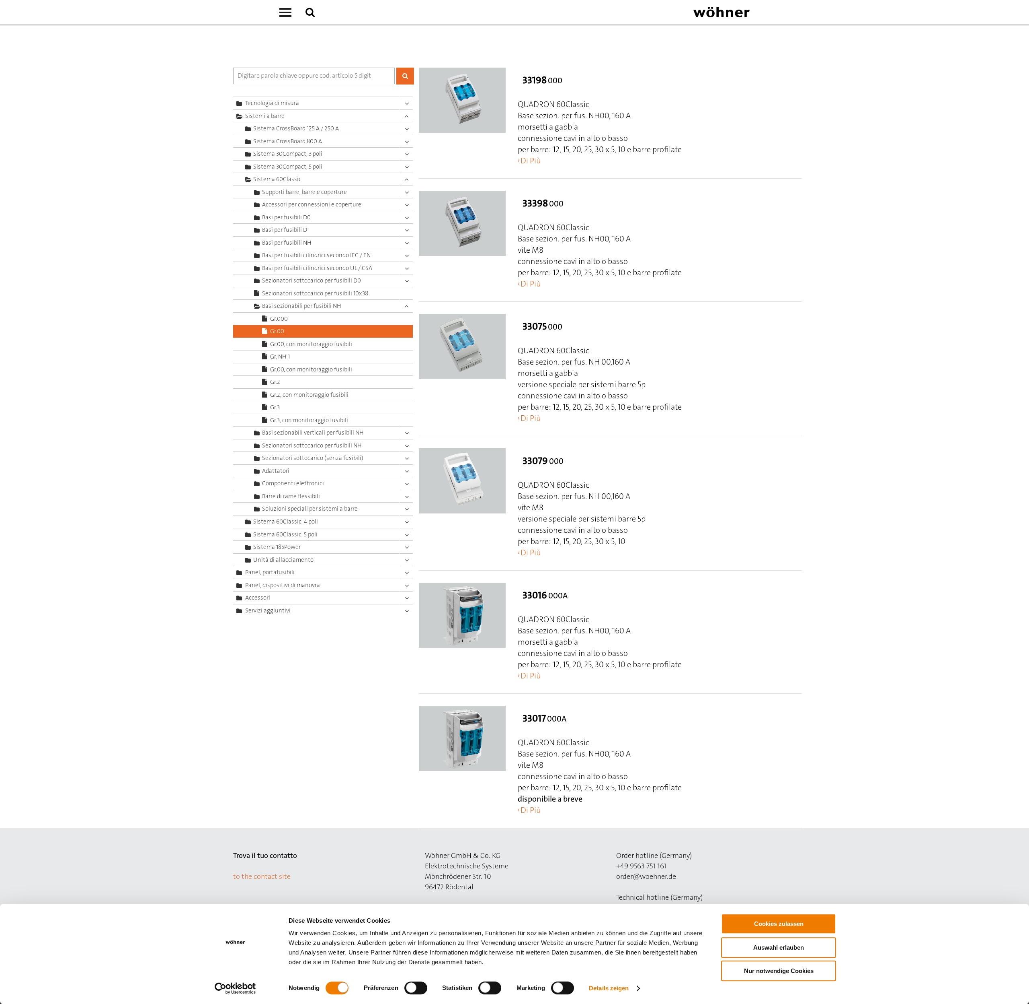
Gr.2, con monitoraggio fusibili (309, 395)
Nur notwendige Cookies (779, 970)
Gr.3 (275, 407)
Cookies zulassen (779, 923)
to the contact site (262, 876)
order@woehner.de (646, 876)
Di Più (531, 160)
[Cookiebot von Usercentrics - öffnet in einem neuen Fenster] (235, 988)
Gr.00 (277, 331)
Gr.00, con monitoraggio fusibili (311, 344)
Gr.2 (275, 382)
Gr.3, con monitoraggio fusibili (309, 420)
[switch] (417, 989)
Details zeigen (609, 988)
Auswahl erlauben (778, 947)
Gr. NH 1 (280, 357)
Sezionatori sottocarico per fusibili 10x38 (315, 293)
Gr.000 (279, 319)
